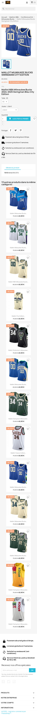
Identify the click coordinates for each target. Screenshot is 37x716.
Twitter (8, 681)
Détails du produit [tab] (12, 168)
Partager (11, 130)
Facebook (3, 681)
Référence (8, 173)
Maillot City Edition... (18, 316)
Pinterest (21, 130)
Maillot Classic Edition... (18, 453)
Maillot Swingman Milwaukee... (18, 419)
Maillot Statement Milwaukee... (18, 350)
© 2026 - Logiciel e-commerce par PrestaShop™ (13, 712)
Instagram (14, 681)
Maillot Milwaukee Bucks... (18, 213)
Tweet (16, 130)
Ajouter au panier (18, 118)
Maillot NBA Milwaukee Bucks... (18, 282)
